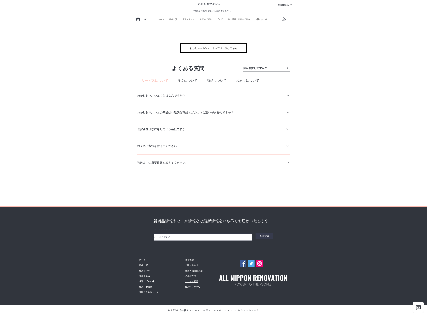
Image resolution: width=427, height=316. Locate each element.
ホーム (142, 260)
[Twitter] (251, 263)
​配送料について (285, 5)
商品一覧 (143, 265)
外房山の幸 (144, 276)
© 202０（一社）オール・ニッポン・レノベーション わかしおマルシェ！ (213, 310)
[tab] (155, 80)
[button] (286, 19)
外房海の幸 (144, 271)
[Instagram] (259, 263)
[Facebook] (243, 263)
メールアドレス (162, 230)
